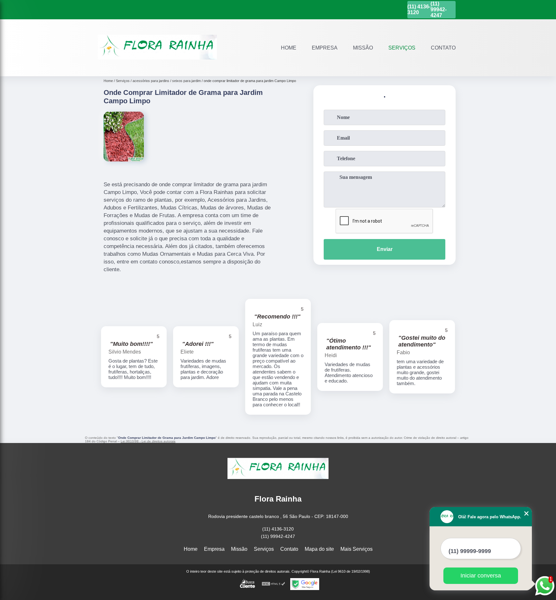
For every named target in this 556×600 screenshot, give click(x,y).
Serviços (401, 48)
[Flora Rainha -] (157, 68)
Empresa (325, 48)
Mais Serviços (356, 549)
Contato (443, 48)
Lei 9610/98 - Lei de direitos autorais (148, 441)
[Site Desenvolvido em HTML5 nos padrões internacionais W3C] (273, 584)
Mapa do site (319, 549)
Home (288, 48)
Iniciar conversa (480, 575)
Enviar (385, 249)
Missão (363, 48)
